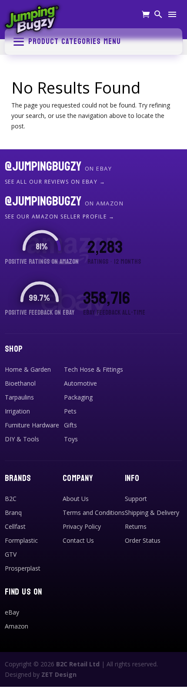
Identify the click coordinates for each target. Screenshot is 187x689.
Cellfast (15, 526)
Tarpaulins (19, 397)
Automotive (80, 383)
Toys (71, 439)
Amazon (16, 626)
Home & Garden (28, 369)
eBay (12, 612)
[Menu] (172, 15)
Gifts (70, 425)
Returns (136, 526)
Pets (70, 411)
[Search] (158, 15)
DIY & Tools (22, 439)
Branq (13, 512)
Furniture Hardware (32, 425)
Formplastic (21, 540)
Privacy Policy (82, 526)
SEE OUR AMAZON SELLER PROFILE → (60, 216)
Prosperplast (22, 568)
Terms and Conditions (94, 512)
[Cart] (145, 15)
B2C (11, 498)
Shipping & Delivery (152, 512)
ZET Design (59, 674)
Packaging (78, 397)
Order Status (142, 540)
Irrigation (17, 411)
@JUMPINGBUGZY (58, 166)
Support (136, 498)
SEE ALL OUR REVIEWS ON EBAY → (55, 181)
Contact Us (78, 540)
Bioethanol (20, 383)
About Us (76, 498)
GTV (11, 554)
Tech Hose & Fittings (93, 369)
